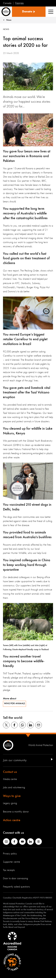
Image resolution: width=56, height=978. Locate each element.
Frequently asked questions (16, 886)
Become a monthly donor (16, 811)
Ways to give (12, 796)
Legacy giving (10, 803)
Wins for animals (14, 703)
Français (19, 3)
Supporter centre (11, 862)
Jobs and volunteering (14, 787)
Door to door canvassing (15, 878)
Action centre (11, 820)
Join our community (14, 760)
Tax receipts (9, 870)
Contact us (10, 772)
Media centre (10, 779)
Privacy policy (10, 853)
